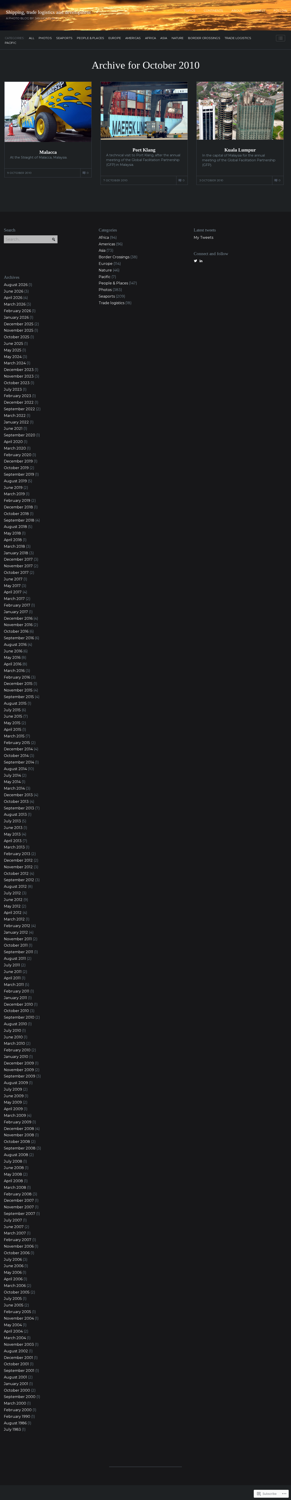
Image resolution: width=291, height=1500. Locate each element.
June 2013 (13, 828)
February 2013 (17, 854)
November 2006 (19, 1246)
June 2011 (13, 972)
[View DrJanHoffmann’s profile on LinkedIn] (201, 261)
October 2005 (17, 1292)
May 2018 (12, 533)
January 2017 (16, 612)
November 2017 (18, 566)
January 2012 (16, 932)
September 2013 (19, 808)
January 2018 (16, 553)
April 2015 (12, 729)
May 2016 (12, 657)
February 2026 (17, 311)
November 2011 (18, 939)
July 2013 (12, 821)
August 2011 (15, 958)
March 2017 (14, 599)
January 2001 (16, 1384)
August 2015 (15, 703)
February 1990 (17, 1416)
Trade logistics (238, 38)
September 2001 (19, 1370)
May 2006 (13, 1272)
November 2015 (18, 690)
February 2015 (17, 743)
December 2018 (18, 507)
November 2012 (18, 867)
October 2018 (16, 514)
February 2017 (17, 605)
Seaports (64, 38)
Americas (133, 38)
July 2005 (13, 1298)
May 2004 (13, 1325)
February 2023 (17, 396)
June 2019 (13, 487)
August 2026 (16, 285)
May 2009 (13, 1102)
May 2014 (12, 782)
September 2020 (19, 435)
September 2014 (19, 762)
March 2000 (15, 1403)
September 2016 (19, 638)
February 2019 (17, 500)
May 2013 (12, 834)
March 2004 (15, 1338)
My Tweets (203, 237)
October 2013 (16, 801)
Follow (280, 10)
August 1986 (15, 1423)
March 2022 (15, 415)
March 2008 (15, 1187)
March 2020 (15, 448)
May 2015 (12, 723)
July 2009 (13, 1089)
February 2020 (17, 455)
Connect (258, 10)
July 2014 (12, 775)
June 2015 (13, 716)
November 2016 (18, 625)
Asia (163, 38)
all (31, 38)
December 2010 (18, 1004)
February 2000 (18, 1410)
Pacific (10, 43)
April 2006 (13, 1279)
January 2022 (16, 422)
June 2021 (13, 428)
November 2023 (19, 376)
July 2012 (12, 893)
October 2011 (16, 945)
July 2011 (12, 965)
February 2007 (17, 1240)
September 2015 (19, 697)
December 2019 (18, 461)
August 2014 (15, 769)
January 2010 (16, 1057)
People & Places (90, 38)
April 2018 (13, 540)
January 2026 (16, 317)
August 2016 (15, 644)
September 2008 (19, 1148)
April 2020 (13, 442)
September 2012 (19, 880)
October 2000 (17, 1390)
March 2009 (15, 1115)
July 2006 (13, 1259)
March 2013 (14, 847)
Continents (213, 10)
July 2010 (12, 1030)
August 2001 (15, 1377)
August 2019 (15, 481)
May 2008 (13, 1174)
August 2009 (16, 1083)
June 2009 (14, 1096)
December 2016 (18, 618)
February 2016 (17, 677)
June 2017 (13, 579)
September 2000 (19, 1397)
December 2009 (19, 1063)
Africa (150, 38)
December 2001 (18, 1358)
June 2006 (13, 1266)
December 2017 (18, 559)
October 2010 (16, 1011)
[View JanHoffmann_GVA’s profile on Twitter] (195, 261)
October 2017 (16, 572)
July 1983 (12, 1429)
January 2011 (15, 998)
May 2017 (12, 586)
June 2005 (13, 1305)
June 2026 (13, 291)
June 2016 (13, 651)
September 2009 (19, 1076)
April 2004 (13, 1331)
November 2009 (19, 1070)
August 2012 (15, 886)
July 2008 (13, 1161)
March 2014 (14, 788)
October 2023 (17, 383)
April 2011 (12, 978)
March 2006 (15, 1286)
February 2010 (17, 1050)
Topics (189, 10)
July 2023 (13, 389)
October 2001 (16, 1364)
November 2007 (19, 1207)
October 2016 (16, 631)
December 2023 (19, 370)
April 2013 (13, 841)
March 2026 (14, 304)
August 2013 (15, 814)
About (236, 10)
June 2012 (13, 900)
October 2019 (16, 468)
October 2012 (16, 873)
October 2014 (16, 756)
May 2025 (12, 350)
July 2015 (12, 710)
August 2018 (15, 527)
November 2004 (19, 1318)
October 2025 (16, 337)
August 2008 (16, 1155)
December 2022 (19, 402)
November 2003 (19, 1344)
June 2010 (13, 1037)
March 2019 (14, 494)
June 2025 (13, 343)
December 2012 (18, 860)
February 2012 (17, 926)
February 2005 (17, 1312)
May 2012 (12, 906)
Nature (178, 38)
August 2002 (16, 1351)
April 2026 (13, 298)
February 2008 (18, 1194)
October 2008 (17, 1141)
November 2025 (18, 330)
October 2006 (17, 1253)
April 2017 (13, 592)
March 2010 (14, 1043)
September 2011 (18, 952)
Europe (114, 38)
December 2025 (18, 324)
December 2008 (19, 1129)
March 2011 (14, 985)
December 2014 (18, 749)
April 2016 (12, 664)
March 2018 (14, 546)
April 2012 (13, 912)
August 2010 (15, 1024)
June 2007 (14, 1227)
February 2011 (16, 991)
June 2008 (14, 1168)
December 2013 (18, 795)
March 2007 (15, 1233)
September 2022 (19, 409)
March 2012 (14, 919)
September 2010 (19, 1017)
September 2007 (19, 1213)
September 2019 (19, 474)
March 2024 (15, 363)
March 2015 (14, 736)
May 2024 (13, 357)
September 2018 (19, 520)
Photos (45, 38)
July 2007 (13, 1220)
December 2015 (18, 684)
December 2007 (19, 1200)
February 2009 (17, 1122)
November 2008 (19, 1135)
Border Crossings (204, 38)
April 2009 (13, 1109)
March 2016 (14, 671)
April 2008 (13, 1181)
